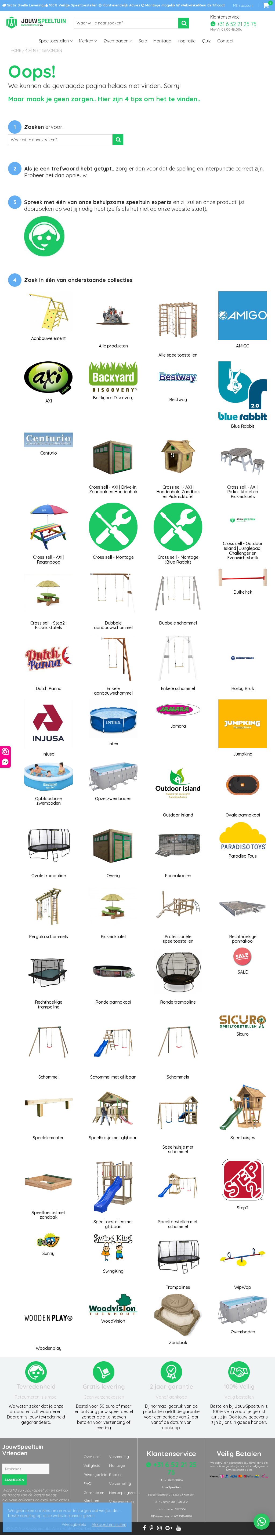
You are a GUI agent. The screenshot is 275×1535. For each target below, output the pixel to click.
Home (16, 50)
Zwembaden (116, 40)
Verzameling (120, 1483)
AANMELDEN (14, 1480)
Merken (86, 40)
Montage (162, 40)
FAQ (87, 1483)
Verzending (119, 1456)
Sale (143, 40)
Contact (225, 40)
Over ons (92, 1456)
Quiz (206, 40)
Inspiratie (187, 40)
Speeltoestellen (54, 40)
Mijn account (243, 5)
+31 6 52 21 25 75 (236, 23)
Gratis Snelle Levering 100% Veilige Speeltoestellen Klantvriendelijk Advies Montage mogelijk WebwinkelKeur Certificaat (115, 5)
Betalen (115, 1474)
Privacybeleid (95, 1474)
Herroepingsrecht (124, 1492)
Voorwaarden (121, 1501)
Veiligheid (92, 1465)
